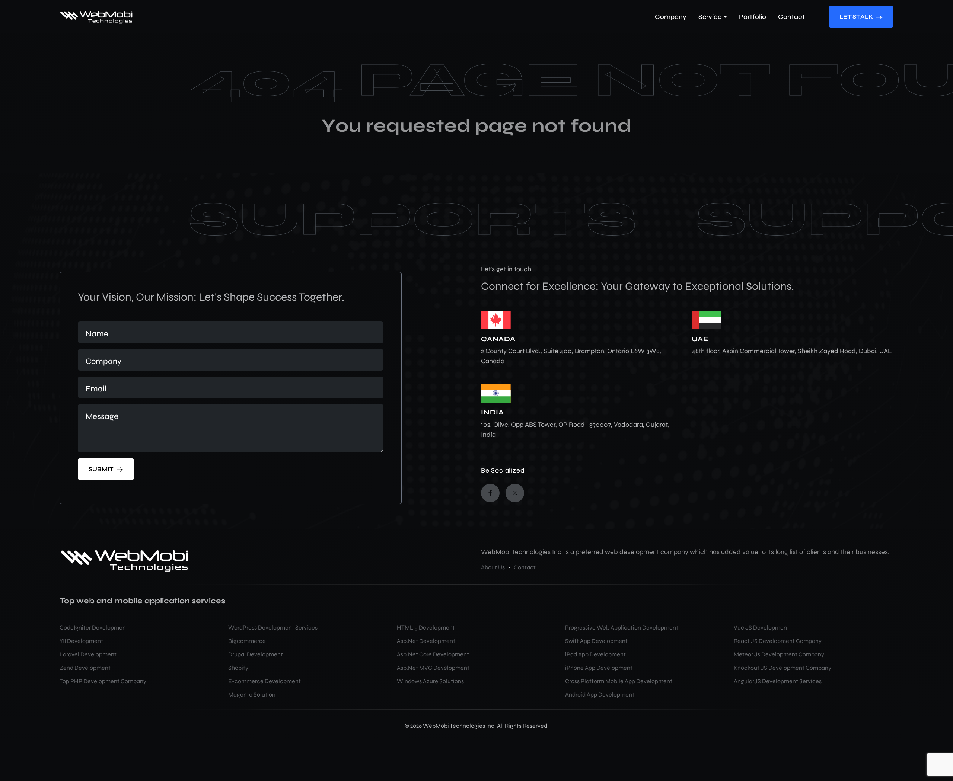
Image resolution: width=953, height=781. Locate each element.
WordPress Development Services (273, 627)
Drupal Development (255, 654)
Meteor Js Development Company (779, 654)
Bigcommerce (247, 640)
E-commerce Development (264, 681)
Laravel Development (88, 654)
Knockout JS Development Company (782, 667)
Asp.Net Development (426, 640)
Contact (525, 567)
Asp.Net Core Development (433, 654)
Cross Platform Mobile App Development (618, 681)
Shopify (238, 667)
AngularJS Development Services (778, 681)
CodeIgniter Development (94, 627)
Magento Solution (251, 694)
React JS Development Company (778, 640)
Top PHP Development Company (103, 681)
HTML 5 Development (426, 627)
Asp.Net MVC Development (433, 667)
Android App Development (599, 694)
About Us (493, 567)
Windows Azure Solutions (430, 681)
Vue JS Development (761, 627)
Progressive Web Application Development (621, 627)
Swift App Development (596, 640)
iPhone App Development (598, 667)
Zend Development (85, 667)
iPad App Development (595, 654)
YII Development (81, 640)
